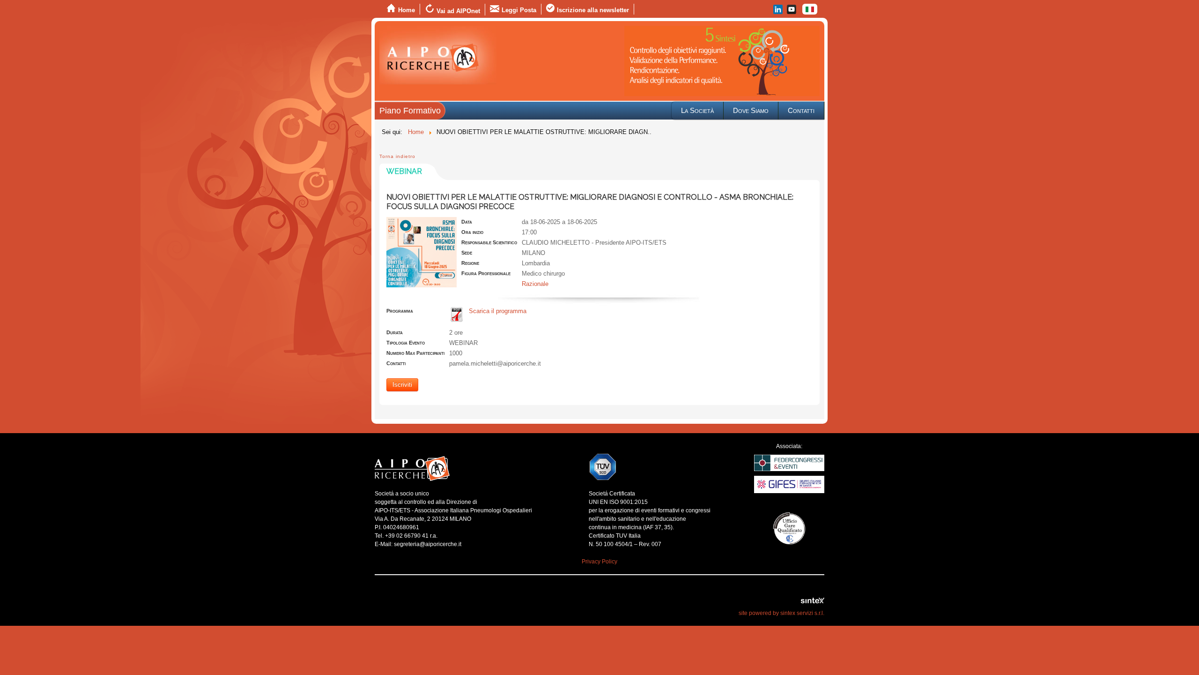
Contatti (801, 110)
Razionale (535, 283)
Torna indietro (397, 156)
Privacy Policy (599, 561)
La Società (697, 110)
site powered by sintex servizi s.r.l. (781, 613)
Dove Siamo (751, 110)
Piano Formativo (410, 110)
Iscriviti (402, 384)
